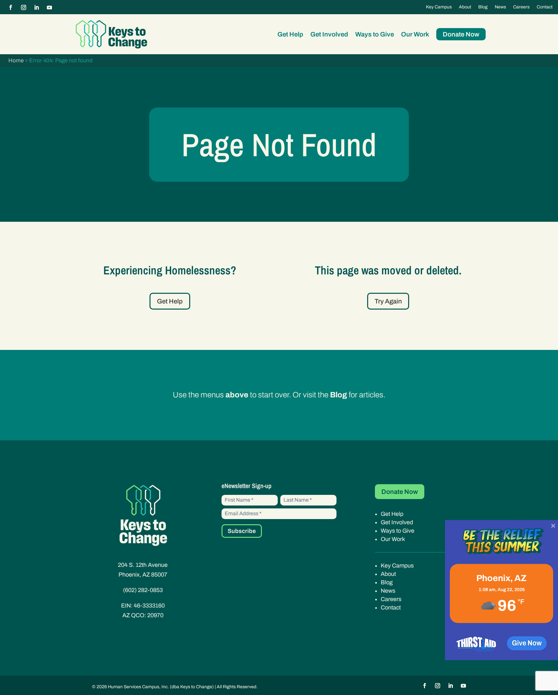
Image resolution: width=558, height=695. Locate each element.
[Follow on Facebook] (10, 7)
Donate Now (461, 34)
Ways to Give (374, 34)
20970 (155, 615)
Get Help (290, 34)
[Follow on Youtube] (49, 7)
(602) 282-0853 (143, 590)
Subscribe (242, 531)
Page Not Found (279, 144)
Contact (545, 7)
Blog (483, 7)
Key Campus (439, 7)
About (465, 7)
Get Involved (329, 34)
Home (16, 60)
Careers (521, 7)
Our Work (415, 34)
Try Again (388, 301)
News (500, 7)
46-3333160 (149, 605)
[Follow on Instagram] (23, 7)
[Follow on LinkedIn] (36, 7)
